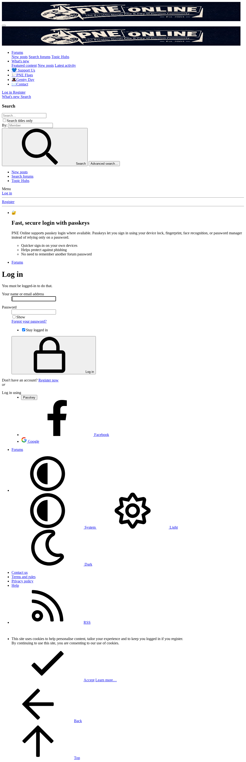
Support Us (23, 70)
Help (15, 585)
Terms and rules (24, 577)
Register (8, 202)
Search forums (39, 57)
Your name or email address (23, 294)
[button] (48, 490)
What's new (20, 61)
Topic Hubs (60, 57)
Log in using (11, 393)
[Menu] (4, 25)
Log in (7, 193)
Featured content (24, 65)
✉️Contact (20, 84)
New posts (20, 57)
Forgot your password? (29, 321)
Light (173, 527)
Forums (17, 52)
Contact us (20, 572)
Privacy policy (22, 581)
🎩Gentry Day (23, 80)
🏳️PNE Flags (22, 75)
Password (9, 307)
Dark (88, 564)
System (90, 527)
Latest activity (65, 65)
